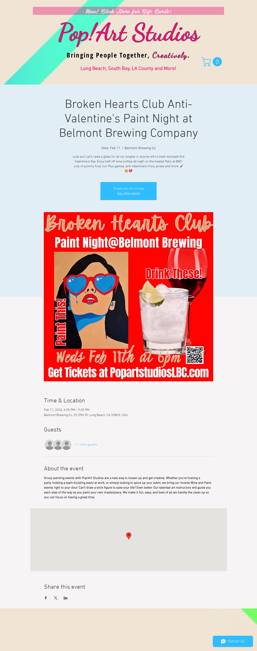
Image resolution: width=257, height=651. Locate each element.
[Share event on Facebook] (46, 597)
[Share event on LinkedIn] (65, 597)
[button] (213, 61)
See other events (128, 193)
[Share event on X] (56, 597)
